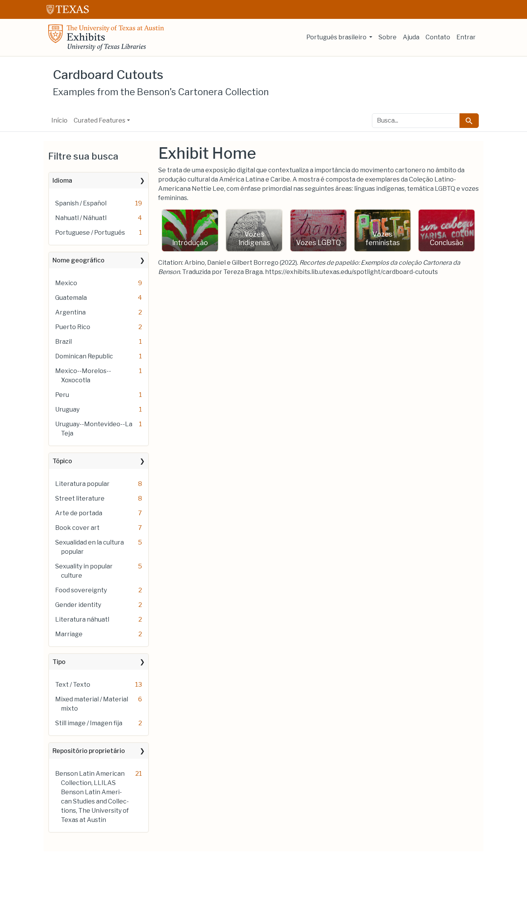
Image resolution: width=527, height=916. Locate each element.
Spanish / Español (80, 203)
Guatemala (71, 297)
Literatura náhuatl (82, 619)
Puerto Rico (72, 327)
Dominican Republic (84, 356)
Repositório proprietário (88, 751)
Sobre (387, 37)
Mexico (66, 283)
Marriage (69, 634)
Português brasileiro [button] (337, 37)
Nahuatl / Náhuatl (80, 218)
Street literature (80, 498)
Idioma (62, 180)
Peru (62, 394)
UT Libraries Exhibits (106, 37)
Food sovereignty (81, 590)
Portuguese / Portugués (90, 232)
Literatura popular (82, 483)
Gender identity (78, 604)
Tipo (59, 662)
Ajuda (411, 37)
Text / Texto (72, 684)
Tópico (62, 461)
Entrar (466, 37)
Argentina (70, 312)
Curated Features (99, 120)
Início (59, 120)
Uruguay (67, 409)
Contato (438, 37)
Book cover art (77, 527)
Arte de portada (78, 513)
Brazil (63, 341)
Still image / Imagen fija (88, 723)
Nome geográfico (78, 260)
